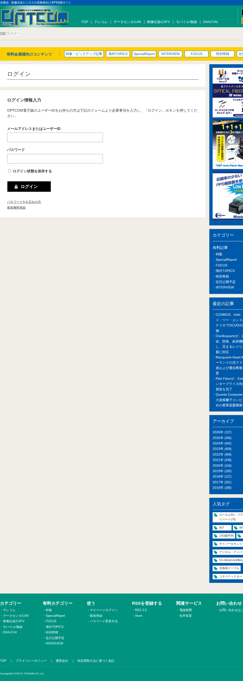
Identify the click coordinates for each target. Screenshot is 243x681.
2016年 (218, 487)
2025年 (218, 438)
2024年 (218, 443)
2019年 (218, 471)
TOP (84, 22)
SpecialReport (144, 54)
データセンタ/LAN (127, 22)
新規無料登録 (16, 207)
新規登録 (96, 615)
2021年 (218, 460)
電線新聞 (185, 610)
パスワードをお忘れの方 (24, 202)
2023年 (218, 449)
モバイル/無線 (186, 22)
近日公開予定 (226, 282)
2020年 (218, 465)
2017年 (218, 482)
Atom (138, 615)
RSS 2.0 (141, 610)
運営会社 (62, 661)
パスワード (16, 150)
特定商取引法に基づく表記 (95, 661)
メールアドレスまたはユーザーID (34, 129)
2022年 (218, 454)
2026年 (218, 432)
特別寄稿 (222, 54)
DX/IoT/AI (210, 22)
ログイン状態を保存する (32, 171)
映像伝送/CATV (158, 22)
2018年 (218, 476)
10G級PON (226, 535)
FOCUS (196, 54)
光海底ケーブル (229, 568)
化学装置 (185, 615)
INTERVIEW (170, 54)
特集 (219, 254)
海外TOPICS (117, 54)
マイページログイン (104, 610)
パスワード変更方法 (104, 621)
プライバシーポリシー (31, 661)
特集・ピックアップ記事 (84, 54)
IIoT (221, 527)
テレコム (100, 22)
